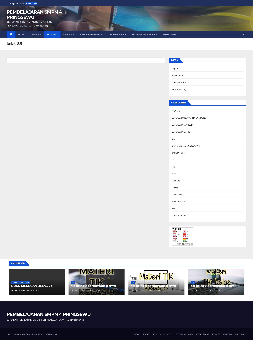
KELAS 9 (67, 34)
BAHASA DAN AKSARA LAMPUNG (189, 118)
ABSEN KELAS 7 (118, 34)
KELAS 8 (51, 34)
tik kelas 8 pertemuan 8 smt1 (153, 286)
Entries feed (177, 75)
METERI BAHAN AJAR (91, 34)
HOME (21, 34)
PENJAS (176, 181)
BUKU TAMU (169, 34)
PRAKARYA (178, 195)
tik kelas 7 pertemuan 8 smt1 (213, 286)
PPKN (175, 188)
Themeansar (52, 334)
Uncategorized (179, 216)
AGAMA (176, 111)
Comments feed (179, 82)
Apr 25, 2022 (19, 291)
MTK (174, 174)
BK (173, 139)
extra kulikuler (178, 153)
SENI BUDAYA (179, 202)
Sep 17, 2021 (79, 291)
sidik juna (35, 291)
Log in (175, 68)
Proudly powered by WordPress (19, 334)
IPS (173, 167)
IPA (173, 160)
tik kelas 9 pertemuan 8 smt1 (93, 286)
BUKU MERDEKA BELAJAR (186, 146)
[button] (244, 34)
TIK (173, 209)
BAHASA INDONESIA (182, 125)
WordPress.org (179, 89)
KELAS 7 (34, 34)
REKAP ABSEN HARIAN (143, 34)
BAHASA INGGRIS (181, 132)
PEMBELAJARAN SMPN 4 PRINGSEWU (34, 14)
